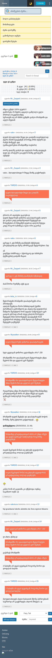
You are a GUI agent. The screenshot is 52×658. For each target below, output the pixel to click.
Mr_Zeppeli (15, 98)
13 (38, 504)
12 (38, 465)
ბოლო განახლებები (11, 19)
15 (37, 581)
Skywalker (14, 334)
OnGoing (5, 634)
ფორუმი (6, 71)
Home (4, 3)
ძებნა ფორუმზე (9, 30)
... (12, 3)
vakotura (14, 504)
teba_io (13, 296)
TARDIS (14, 185)
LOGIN (40, 3)
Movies (5, 637)
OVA (4, 641)
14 (40, 521)
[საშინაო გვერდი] (15, 326)
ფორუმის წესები (10, 41)
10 (38, 373)
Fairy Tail (12, 73)
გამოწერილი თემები (12, 36)
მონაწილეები (8, 24)
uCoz (11, 651)
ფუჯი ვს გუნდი (8, 76)
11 (39, 412)
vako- (13, 132)
